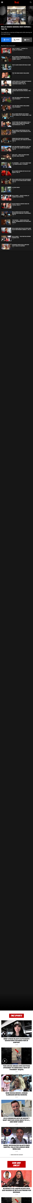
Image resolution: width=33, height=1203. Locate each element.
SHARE (17, 39)
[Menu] (2, 2)
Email (28, 39)
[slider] (16, 24)
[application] (16, 15)
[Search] (31, 2)
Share (7, 39)
